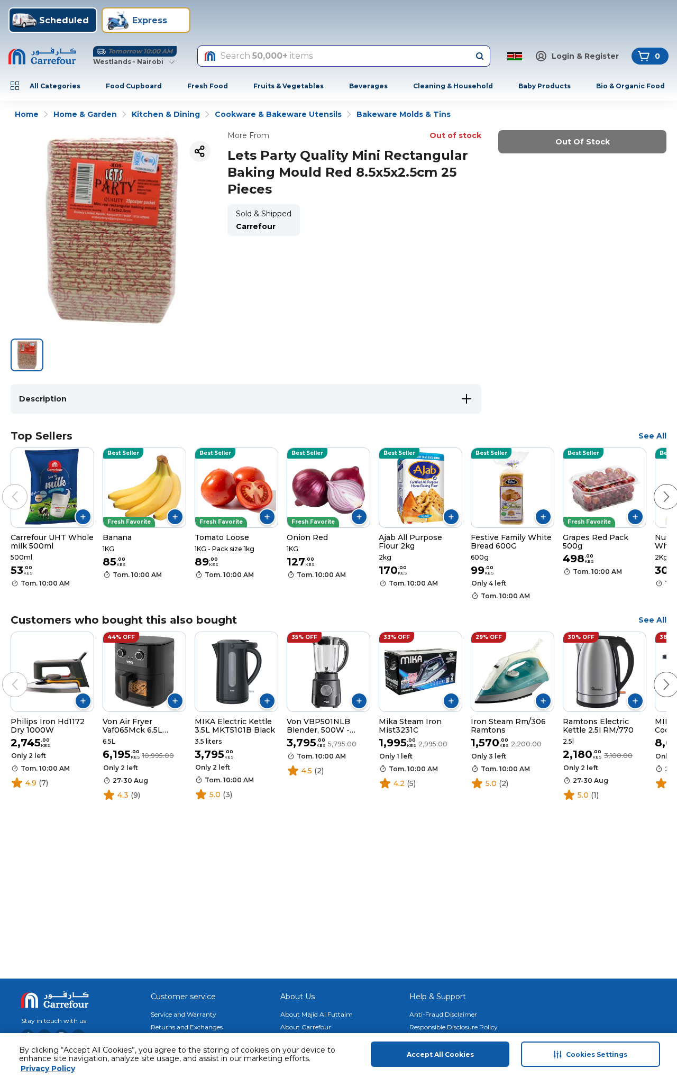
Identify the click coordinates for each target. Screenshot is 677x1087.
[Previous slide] (4, 486)
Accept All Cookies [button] (440, 1054)
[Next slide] (656, 486)
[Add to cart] (83, 516)
